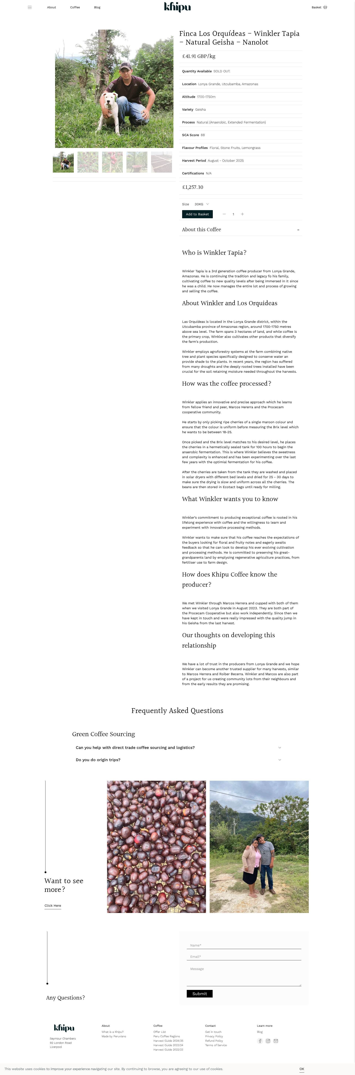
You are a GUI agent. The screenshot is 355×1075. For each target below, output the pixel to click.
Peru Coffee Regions (166, 1036)
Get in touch (213, 1032)
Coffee (75, 7)
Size (185, 204)
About (51, 7)
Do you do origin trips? (98, 759)
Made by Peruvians (114, 1036)
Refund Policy (214, 1040)
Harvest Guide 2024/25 (168, 1040)
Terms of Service (216, 1045)
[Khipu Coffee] (177, 7)
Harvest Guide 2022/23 (168, 1049)
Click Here (53, 905)
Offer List (159, 1032)
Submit (199, 993)
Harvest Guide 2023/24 (168, 1045)
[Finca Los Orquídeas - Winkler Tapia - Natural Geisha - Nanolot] (114, 89)
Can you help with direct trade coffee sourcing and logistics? (135, 747)
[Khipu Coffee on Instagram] (268, 1041)
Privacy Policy (214, 1036)
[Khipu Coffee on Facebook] (260, 1041)
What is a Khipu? (113, 1032)
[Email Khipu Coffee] (276, 1041)
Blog (97, 7)
